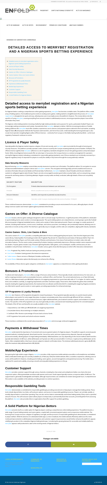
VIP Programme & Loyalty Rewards (20, 81)
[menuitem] (93, 1)
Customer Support (14, 89)
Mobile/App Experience (16, 86)
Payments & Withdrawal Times (18, 84)
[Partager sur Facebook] (28, 444)
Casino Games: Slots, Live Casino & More (22, 75)
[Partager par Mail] (74, 444)
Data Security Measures (16, 69)
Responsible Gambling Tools (18, 92)
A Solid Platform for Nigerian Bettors (20, 95)
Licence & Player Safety (16, 66)
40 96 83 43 (93, 1)
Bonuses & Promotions (16, 78)
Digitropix (22, 482)
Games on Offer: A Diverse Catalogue (20, 72)
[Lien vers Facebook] (100, 1)
